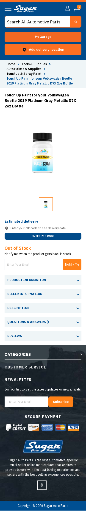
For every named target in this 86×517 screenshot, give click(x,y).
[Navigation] (8, 8)
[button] (43, 37)
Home (10, 64)
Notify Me (72, 264)
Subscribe (61, 402)
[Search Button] (75, 22)
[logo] (25, 11)
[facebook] (42, 485)
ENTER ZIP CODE (43, 236)
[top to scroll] (72, 494)
